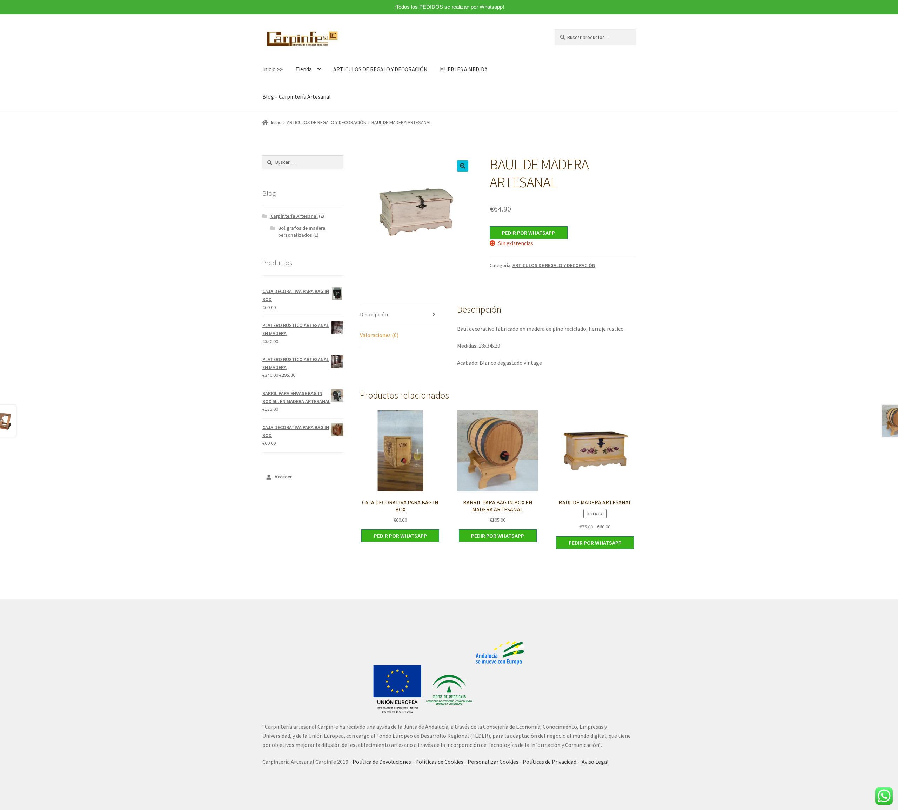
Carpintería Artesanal (294, 216)
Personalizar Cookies (493, 761)
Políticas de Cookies (439, 761)
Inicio (276, 122)
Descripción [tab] (374, 314)
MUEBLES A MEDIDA (464, 69)
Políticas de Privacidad (549, 761)
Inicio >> (272, 69)
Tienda (303, 69)
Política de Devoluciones (382, 761)
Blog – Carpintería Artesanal (296, 96)
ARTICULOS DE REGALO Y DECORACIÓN (380, 69)
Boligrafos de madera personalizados (302, 231)
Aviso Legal (595, 761)
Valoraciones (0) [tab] (379, 335)
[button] (462, 166)
